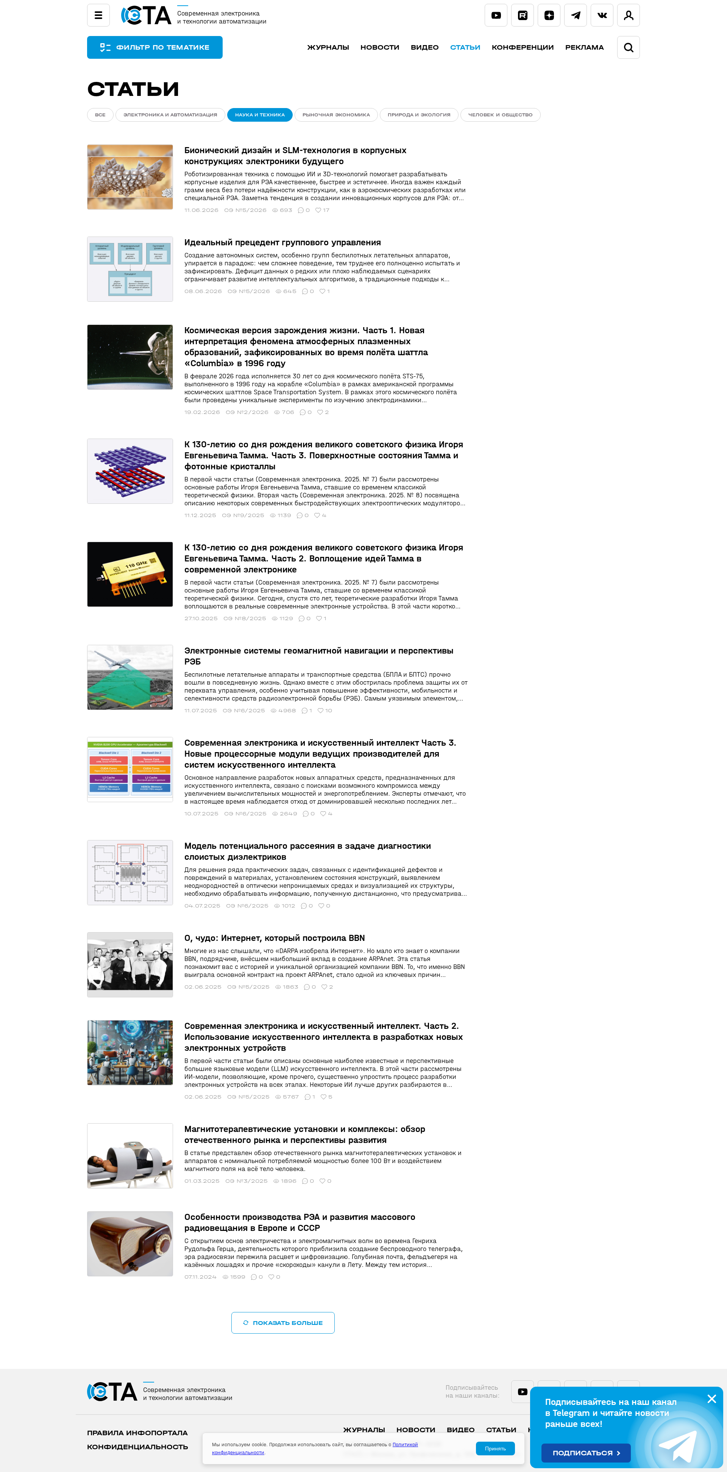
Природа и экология (419, 115)
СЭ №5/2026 (245, 210)
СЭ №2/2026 (247, 412)
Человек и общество (500, 115)
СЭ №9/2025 (243, 515)
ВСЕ (100, 115)
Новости (379, 48)
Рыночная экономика (336, 115)
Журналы (328, 48)
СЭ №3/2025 (246, 1181)
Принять (495, 1448)
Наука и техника (260, 115)
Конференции (523, 48)
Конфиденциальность (137, 1447)
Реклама (584, 48)
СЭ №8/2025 (244, 618)
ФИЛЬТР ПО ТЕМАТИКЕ (162, 48)
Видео (425, 48)
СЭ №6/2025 (244, 710)
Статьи (465, 48)
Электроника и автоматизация (170, 115)
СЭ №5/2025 (248, 987)
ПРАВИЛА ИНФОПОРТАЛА (137, 1433)
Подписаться (583, 1453)
